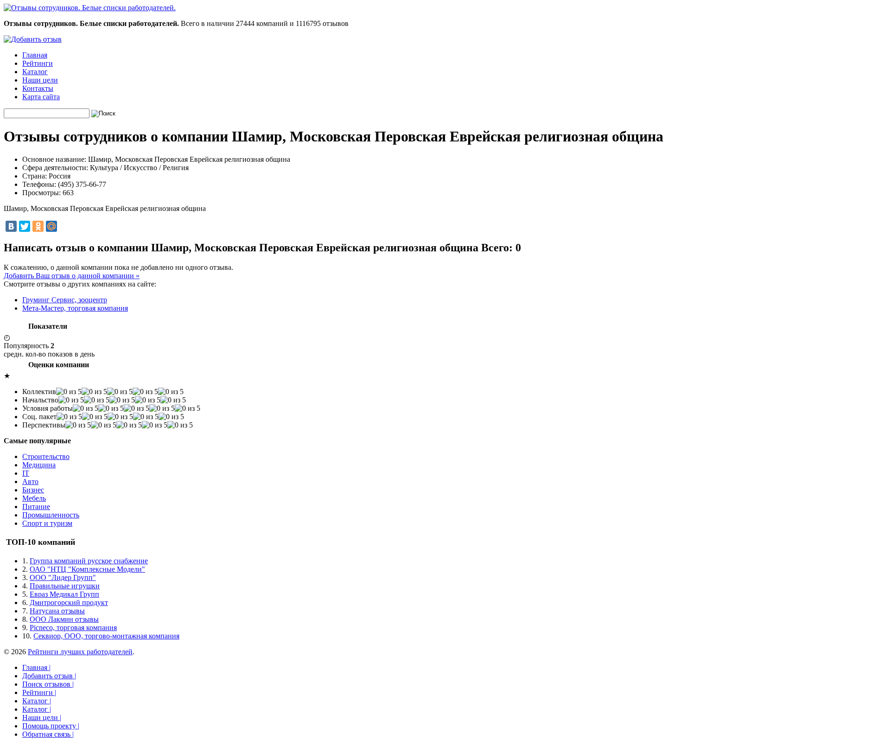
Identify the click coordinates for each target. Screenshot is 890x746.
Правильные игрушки (65, 586)
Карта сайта (41, 97)
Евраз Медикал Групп (64, 594)
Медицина (39, 465)
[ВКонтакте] (11, 226)
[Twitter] (24, 226)
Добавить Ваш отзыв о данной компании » (72, 276)
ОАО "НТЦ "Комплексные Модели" (87, 569)
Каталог (35, 72)
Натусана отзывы (57, 611)
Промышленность (50, 515)
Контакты (37, 88)
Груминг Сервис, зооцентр (64, 300)
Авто (30, 481)
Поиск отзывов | (48, 684)
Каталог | (36, 701)
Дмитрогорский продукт (69, 602)
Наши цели (40, 80)
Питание (36, 506)
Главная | (36, 667)
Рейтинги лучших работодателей (80, 652)
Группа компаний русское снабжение (89, 561)
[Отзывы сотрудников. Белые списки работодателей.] (90, 8)
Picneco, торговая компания (73, 627)
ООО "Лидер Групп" (63, 577)
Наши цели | (41, 717)
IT (25, 473)
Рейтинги (37, 63)
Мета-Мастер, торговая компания (75, 308)
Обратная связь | (48, 734)
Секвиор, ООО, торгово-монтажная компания (106, 636)
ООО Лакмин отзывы (64, 619)
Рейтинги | (39, 692)
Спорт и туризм (47, 523)
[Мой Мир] (51, 226)
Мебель (34, 498)
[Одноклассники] (38, 226)
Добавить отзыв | (49, 676)
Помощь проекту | (50, 726)
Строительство (46, 456)
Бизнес (33, 490)
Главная (34, 55)
